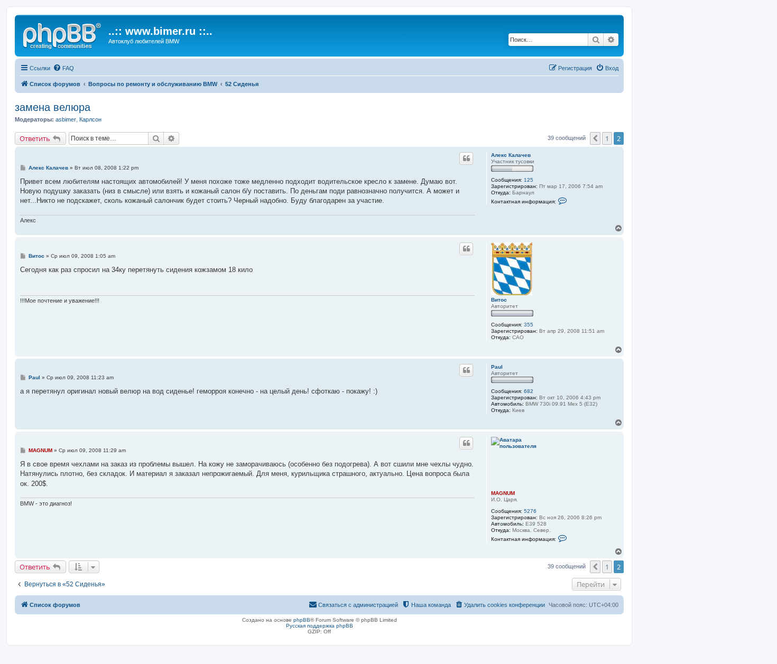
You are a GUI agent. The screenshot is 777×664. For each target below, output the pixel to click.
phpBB (301, 620)
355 (528, 325)
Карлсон (90, 119)
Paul (497, 367)
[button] (595, 138)
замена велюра (52, 107)
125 (528, 180)
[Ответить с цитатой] (466, 158)
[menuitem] (63, 68)
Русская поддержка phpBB (319, 626)
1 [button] (607, 138)
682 (528, 391)
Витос (499, 300)
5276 (530, 511)
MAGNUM (503, 493)
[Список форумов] (62, 34)
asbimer (66, 119)
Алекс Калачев (511, 155)
